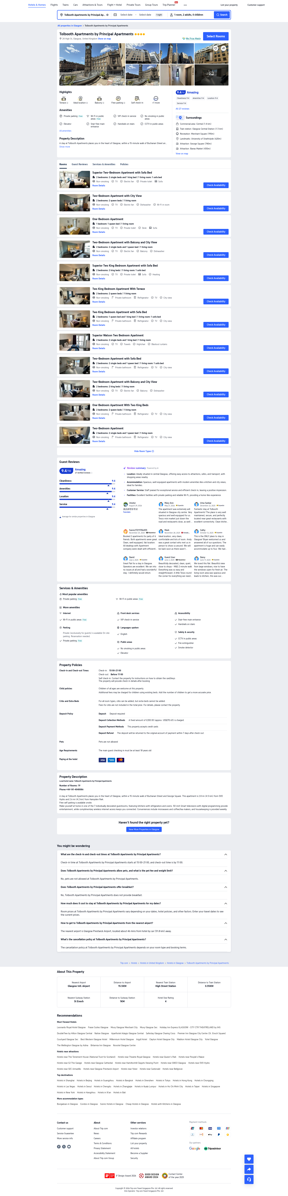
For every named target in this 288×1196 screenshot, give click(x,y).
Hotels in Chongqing (204, 1080)
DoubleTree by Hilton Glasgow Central (74, 1033)
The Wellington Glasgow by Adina (72, 1045)
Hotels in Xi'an (104, 1092)
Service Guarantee (65, 1133)
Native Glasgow (101, 1033)
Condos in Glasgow (89, 1104)
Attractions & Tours (92, 5)
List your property (138, 1143)
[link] (229, 5)
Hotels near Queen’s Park (164, 1057)
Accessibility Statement (104, 1153)
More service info (65, 1138)
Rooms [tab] (63, 164)
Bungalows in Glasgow (67, 1104)
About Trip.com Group (104, 1158)
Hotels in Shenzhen (144, 1080)
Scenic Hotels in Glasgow (111, 1104)
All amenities (65, 131)
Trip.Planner (169, 5)
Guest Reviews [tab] (80, 164)
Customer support (65, 1128)
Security (134, 1158)
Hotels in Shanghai (65, 1080)
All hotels (134, 1148)
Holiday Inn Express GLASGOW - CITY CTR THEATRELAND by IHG (190, 1027)
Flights (54, 5)
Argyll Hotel (141, 1039)
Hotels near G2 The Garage (69, 1063)
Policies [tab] (124, 164)
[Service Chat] (249, 1179)
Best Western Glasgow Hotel (94, 1039)
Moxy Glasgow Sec (148, 1027)
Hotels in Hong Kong (182, 1080)
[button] (185, 5)
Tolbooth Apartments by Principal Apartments (96, 34)
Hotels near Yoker (129, 1069)
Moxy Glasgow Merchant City (124, 1027)
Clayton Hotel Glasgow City (161, 1039)
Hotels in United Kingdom (152, 963)
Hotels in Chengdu (102, 1086)
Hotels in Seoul (84, 1086)
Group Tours (151, 5)
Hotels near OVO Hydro (199, 1063)
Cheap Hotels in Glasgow (137, 1104)
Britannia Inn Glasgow (101, 1045)
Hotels (134, 963)
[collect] (249, 1159)
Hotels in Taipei (192, 1086)
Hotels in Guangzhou (104, 1080)
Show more (64, 147)
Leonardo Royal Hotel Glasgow (71, 1027)
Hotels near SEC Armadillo (69, 1069)
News (96, 1133)
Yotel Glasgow (211, 1039)
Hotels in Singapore (211, 1086)
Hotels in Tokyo (163, 1080)
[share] (249, 1169)
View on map (182, 153)
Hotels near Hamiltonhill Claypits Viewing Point (136, 1063)
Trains (66, 5)
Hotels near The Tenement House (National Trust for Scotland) (86, 1057)
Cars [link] (75, 5)
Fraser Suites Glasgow (98, 1027)
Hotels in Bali (119, 1092)
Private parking (70, 599)
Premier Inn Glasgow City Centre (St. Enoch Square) (202, 1033)
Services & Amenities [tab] (104, 164)
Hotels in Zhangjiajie (123, 1086)
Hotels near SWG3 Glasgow (173, 1063)
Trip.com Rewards (138, 1133)
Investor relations (138, 1128)
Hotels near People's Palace (191, 1057)
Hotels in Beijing (84, 1080)
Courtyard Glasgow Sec (67, 1039)
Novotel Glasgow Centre (124, 1045)
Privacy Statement (102, 1148)
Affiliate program (138, 1138)
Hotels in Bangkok (124, 1080)
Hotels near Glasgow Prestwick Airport (101, 1069)
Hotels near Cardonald (150, 1069)
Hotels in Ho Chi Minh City (171, 1086)
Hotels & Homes (37, 5)
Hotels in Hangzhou (86, 1092)
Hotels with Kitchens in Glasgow (166, 1104)
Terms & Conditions (103, 1143)
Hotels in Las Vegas (66, 1086)
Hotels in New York (66, 1092)
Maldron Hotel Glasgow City (189, 1039)
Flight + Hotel (114, 5)
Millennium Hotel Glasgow (122, 1039)
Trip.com (124, 963)
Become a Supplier (139, 1153)
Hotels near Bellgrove (173, 1069)
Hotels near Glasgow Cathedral (98, 1063)
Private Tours (133, 5)
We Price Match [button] (193, 38)
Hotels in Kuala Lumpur (145, 1086)
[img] (92, 64)
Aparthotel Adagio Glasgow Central (127, 1033)
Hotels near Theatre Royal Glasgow (134, 1057)
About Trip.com (101, 1128)
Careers (97, 1138)
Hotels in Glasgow (175, 963)
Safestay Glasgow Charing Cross (160, 1033)
